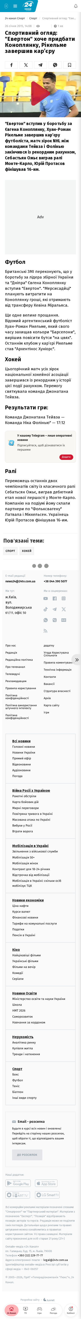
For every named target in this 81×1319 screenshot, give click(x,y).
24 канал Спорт (15, 18)
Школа (17, 1005)
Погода (17, 776)
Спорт (33, 18)
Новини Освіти (24, 993)
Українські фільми (25, 961)
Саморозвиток (22, 1016)
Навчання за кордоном (28, 1022)
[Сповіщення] (76, 6)
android (18, 1183)
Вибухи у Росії (22, 825)
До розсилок (27, 1155)
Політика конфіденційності (17, 697)
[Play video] (40, 93)
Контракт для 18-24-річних (31, 869)
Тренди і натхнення (26, 1054)
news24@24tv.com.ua (20, 581)
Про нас (10, 645)
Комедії (17, 973)
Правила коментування (59, 662)
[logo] (28, 6)
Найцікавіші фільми (26, 955)
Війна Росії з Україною (31, 791)
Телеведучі (12, 674)
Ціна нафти (20, 906)
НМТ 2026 (18, 1010)
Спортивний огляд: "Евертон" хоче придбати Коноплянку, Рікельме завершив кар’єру (58, 18)
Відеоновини (21, 764)
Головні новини (23, 747)
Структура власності (57, 691)
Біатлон (17, 1092)
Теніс (16, 1086)
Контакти (50, 677)
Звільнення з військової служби (35, 851)
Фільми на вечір (23, 967)
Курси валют (21, 912)
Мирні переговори (25, 808)
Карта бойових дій (25, 802)
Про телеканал (15, 667)
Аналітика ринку (24, 1042)
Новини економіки (28, 900)
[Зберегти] (70, 65)
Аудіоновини (21, 770)
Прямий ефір (21, 758)
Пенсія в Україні (23, 935)
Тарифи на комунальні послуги (34, 923)
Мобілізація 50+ (23, 857)
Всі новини (21, 741)
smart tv (18, 1195)
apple (47, 1183)
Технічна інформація (57, 669)
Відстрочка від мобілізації (30, 875)
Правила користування (20, 688)
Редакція (11, 652)
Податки (18, 929)
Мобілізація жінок (25, 863)
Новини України (23, 752)
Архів (47, 698)
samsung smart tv (47, 1195)
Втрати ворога (22, 831)
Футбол (17, 1080)
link (46, 598)
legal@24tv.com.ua (55, 1260)
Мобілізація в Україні (30, 846)
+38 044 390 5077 (55, 581)
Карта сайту (51, 705)
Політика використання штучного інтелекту (21, 707)
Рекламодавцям (15, 681)
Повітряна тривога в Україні (32, 814)
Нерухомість (22, 1037)
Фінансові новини (25, 917)
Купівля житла (22, 1048)
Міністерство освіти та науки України (38, 999)
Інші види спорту (24, 1098)
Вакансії (49, 684)
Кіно (16, 950)
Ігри (46, 712)
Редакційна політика (19, 660)
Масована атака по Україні (31, 820)
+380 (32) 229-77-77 (30, 1255)
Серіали (18, 979)
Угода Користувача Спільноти (56, 654)
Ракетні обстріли (24, 796)
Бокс (15, 1074)
